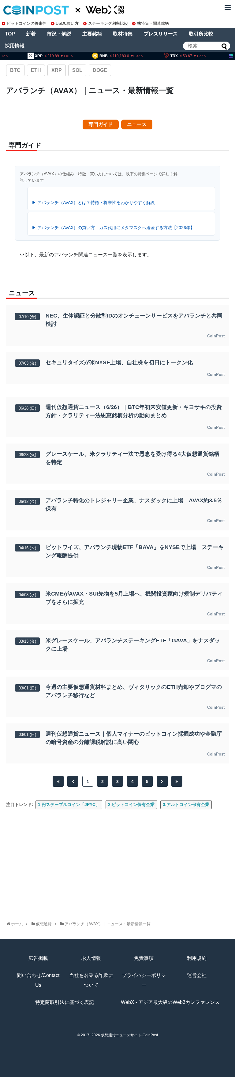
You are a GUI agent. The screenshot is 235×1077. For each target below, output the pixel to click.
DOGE (100, 70)
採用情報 (14, 45)
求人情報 (91, 958)
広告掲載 (38, 958)
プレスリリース (161, 33)
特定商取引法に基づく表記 (64, 1002)
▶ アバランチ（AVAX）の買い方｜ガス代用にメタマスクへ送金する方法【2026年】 (113, 227)
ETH (36, 70)
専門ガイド (100, 124)
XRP (56, 70)
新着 (31, 33)
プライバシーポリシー (144, 980)
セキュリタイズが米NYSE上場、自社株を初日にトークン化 (119, 362)
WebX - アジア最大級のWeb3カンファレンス (170, 1002)
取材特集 (122, 33)
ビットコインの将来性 (27, 23)
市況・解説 (59, 33)
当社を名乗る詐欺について (91, 980)
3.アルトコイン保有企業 (186, 804)
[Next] (162, 781)
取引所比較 (201, 33)
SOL (77, 70)
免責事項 (144, 958)
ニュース (137, 124)
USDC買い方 (67, 23)
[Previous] (72, 781)
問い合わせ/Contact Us (38, 980)
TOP (10, 33)
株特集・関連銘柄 (153, 23)
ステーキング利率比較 (108, 23)
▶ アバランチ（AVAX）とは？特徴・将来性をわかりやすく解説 (93, 202)
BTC (15, 70)
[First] (58, 781)
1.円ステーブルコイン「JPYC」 (69, 804)
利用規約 (197, 958)
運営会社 (197, 975)
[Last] (176, 781)
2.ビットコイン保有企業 (131, 804)
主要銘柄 (92, 33)
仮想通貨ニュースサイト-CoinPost (129, 1035)
